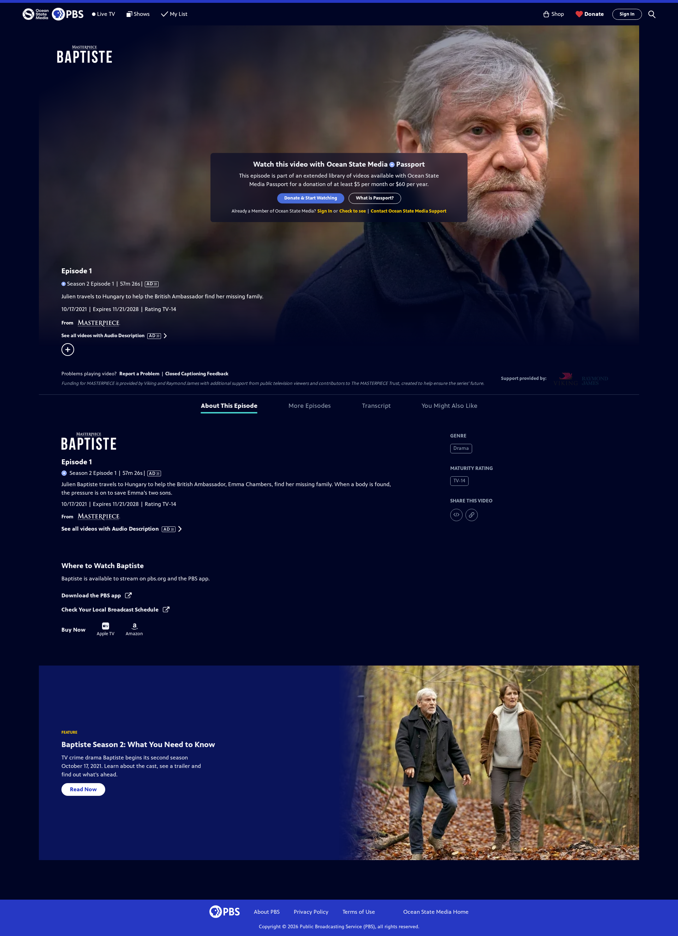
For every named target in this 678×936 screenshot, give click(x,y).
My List (179, 14)
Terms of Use (359, 911)
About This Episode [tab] (229, 406)
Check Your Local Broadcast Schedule (110, 609)
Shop (558, 14)
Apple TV (105, 629)
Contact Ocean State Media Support (408, 211)
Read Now (83, 789)
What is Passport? (375, 198)
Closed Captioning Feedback (196, 374)
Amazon (134, 630)
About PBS (267, 911)
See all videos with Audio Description (108, 336)
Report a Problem (139, 374)
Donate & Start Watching (310, 198)
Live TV (106, 14)
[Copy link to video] (471, 515)
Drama (461, 448)
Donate (594, 14)
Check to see (352, 211)
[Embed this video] (456, 515)
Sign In (627, 14)
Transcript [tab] (376, 406)
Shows (142, 14)
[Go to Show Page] (348, 54)
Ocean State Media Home (436, 911)
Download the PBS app (91, 595)
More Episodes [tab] (310, 406)
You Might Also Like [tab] (449, 406)
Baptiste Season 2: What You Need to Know (138, 744)
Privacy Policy (311, 911)
